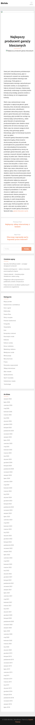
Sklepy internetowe (9, 368)
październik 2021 (9, 583)
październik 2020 (9, 621)
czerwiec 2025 (8, 443)
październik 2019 (9, 659)
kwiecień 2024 (8, 488)
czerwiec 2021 (8, 596)
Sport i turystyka (8, 378)
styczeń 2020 (8, 650)
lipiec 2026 (7, 402)
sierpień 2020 (8, 628)
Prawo (6, 362)
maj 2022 (6, 561)
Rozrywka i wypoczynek (11, 365)
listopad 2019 (8, 656)
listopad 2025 (8, 427)
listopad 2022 (8, 542)
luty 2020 (6, 647)
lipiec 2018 (7, 707)
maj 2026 (6, 408)
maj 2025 (6, 446)
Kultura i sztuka (8, 343)
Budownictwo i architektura (12, 304)
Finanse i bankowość (10, 320)
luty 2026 (6, 418)
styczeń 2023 (8, 535)
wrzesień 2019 (8, 663)
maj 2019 (6, 675)
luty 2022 (6, 570)
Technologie (7, 384)
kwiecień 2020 (8, 640)
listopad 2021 (8, 580)
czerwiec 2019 (8, 672)
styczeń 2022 (8, 574)
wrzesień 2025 (8, 434)
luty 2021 (6, 608)
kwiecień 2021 (8, 602)
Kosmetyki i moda (9, 336)
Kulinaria (6, 340)
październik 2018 (9, 697)
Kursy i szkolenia (8, 346)
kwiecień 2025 (8, 449)
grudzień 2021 (8, 577)
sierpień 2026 (8, 399)
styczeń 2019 (8, 688)
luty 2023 (6, 532)
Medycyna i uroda (9, 352)
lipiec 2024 (7, 478)
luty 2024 (6, 494)
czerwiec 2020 (8, 634)
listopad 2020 (8, 618)
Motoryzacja (7, 355)
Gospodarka (7, 327)
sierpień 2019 (8, 666)
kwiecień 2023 (8, 526)
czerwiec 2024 (8, 481)
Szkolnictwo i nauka (9, 381)
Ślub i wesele (7, 371)
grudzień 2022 (8, 538)
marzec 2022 (8, 567)
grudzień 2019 (8, 653)
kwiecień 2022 (8, 564)
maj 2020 (6, 637)
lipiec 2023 (7, 516)
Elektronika (7, 311)
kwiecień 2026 (8, 411)
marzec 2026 (8, 415)
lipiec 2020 (7, 631)
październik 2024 (9, 469)
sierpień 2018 (8, 704)
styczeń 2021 (8, 612)
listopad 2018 (8, 694)
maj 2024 (6, 485)
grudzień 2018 (8, 691)
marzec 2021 (8, 605)
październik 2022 (9, 545)
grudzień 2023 (8, 500)
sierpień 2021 (8, 589)
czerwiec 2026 (8, 405)
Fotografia (7, 324)
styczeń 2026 (8, 421)
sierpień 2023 (8, 513)
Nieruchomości (8, 359)
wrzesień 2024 (8, 472)
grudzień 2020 (8, 615)
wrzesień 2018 (8, 701)
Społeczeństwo (8, 374)
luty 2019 (6, 685)
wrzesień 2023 (8, 510)
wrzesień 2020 (8, 624)
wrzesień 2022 (8, 548)
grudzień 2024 (8, 462)
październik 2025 (9, 430)
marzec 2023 (8, 529)
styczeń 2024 (8, 497)
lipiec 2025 (7, 440)
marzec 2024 (8, 491)
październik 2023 (9, 507)
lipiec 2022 (7, 554)
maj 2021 (6, 599)
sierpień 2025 (8, 437)
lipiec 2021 (7, 593)
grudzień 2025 (8, 424)
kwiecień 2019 (8, 678)
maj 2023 (6, 523)
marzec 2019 (8, 682)
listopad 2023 (8, 504)
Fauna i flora (7, 314)
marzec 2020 (8, 643)
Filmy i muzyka (8, 317)
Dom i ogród (7, 308)
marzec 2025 (8, 453)
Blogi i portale (8, 301)
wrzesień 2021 (8, 586)
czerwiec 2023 (8, 519)
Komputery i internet (10, 333)
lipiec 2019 (7, 669)
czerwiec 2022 (8, 558)
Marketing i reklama (9, 349)
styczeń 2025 (8, 459)
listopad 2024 (8, 465)
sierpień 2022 (8, 551)
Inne (5, 330)
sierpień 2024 (8, 475)
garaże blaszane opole (20, 211)
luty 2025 (6, 456)
